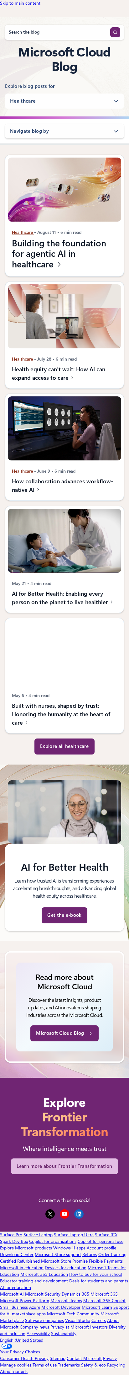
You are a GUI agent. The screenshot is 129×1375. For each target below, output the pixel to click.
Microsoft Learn (97, 1307)
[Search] (115, 32)
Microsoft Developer (60, 1307)
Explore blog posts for (30, 86)
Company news (34, 1326)
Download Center (17, 1254)
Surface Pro (11, 1234)
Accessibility (38, 1333)
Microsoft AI (12, 1294)
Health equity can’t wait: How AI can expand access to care (58, 373)
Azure (34, 1307)
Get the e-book (64, 915)
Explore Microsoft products (26, 1247)
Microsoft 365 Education (44, 1274)
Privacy (110, 1358)
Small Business (14, 1307)
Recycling (116, 1364)
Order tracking (112, 1254)
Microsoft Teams (66, 1300)
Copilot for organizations (52, 1241)
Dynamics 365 (75, 1294)
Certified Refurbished (20, 1261)
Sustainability (63, 1333)
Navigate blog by (29, 131)
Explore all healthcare (64, 746)
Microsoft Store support (58, 1254)
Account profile (101, 1247)
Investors (99, 1326)
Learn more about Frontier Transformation (64, 1166)
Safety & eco (93, 1364)
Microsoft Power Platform (24, 1300)
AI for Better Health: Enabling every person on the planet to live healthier (61, 597)
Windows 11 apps (69, 1247)
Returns (89, 1254)
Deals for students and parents (98, 1280)
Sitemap (57, 1358)
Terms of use (45, 1364)
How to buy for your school (95, 1274)
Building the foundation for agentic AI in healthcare (59, 254)
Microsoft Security (42, 1294)
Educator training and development (34, 1280)
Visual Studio (77, 1320)
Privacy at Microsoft (69, 1326)
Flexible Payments (106, 1261)
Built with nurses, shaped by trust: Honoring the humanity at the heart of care (61, 714)
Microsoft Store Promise (64, 1261)
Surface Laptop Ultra (74, 1234)
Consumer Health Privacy (24, 1358)
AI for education (15, 1287)
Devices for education (65, 1267)
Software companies (44, 1320)
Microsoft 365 (104, 1294)
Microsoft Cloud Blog (60, 1033)
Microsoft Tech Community (73, 1313)
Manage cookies (15, 1364)
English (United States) (21, 1340)
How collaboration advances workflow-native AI (62, 485)
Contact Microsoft (84, 1358)
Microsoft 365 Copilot (104, 1300)
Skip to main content (20, 3)
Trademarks (69, 1364)
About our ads (14, 1371)
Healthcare (23, 101)
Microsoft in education (22, 1267)
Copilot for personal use (100, 1241)
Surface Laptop (38, 1234)
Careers (98, 1320)
